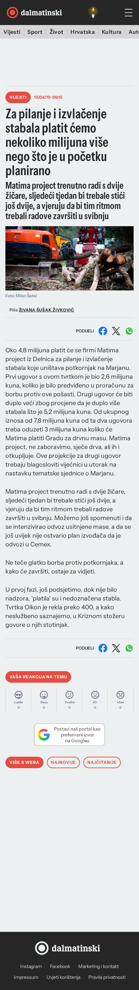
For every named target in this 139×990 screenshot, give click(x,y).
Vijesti (11, 31)
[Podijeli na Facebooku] (103, 331)
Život (57, 31)
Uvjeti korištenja (63, 977)
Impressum (26, 977)
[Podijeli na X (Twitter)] (116, 331)
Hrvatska (83, 31)
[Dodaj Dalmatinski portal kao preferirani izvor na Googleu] (69, 735)
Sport (35, 31)
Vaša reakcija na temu (38, 676)
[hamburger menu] (128, 13)
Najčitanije (102, 762)
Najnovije (63, 762)
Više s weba (24, 762)
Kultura (111, 31)
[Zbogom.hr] (93, 12)
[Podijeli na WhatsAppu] (129, 331)
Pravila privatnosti (107, 977)
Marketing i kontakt (98, 966)
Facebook (60, 966)
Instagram (31, 966)
